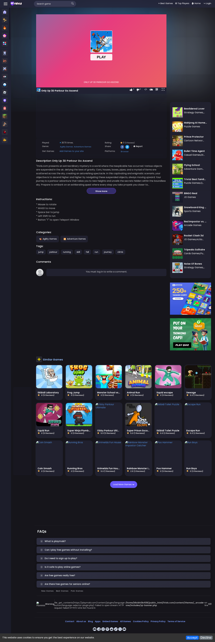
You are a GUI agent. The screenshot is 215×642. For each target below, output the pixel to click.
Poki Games (77, 591)
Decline (206, 638)
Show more (101, 191)
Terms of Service (176, 621)
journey (108, 252)
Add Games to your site (72, 151)
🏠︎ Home (196, 3)
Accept (192, 638)
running (67, 252)
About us (81, 621)
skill (78, 252)
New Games (47, 591)
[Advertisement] (22, 54)
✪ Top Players (182, 3)
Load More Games (122, 484)
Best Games (62, 591)
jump (41, 252)
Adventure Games (82, 146)
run (96, 252)
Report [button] (139, 146)
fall (87, 252)
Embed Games (110, 621)
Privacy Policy (158, 621)
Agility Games (66, 146)
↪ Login (207, 3)
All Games (125, 621)
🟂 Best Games (165, 3)
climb (120, 252)
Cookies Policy (141, 621)
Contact (69, 621)
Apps (97, 621)
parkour (53, 252)
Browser (125, 151)
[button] (163, 89)
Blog (90, 621)
